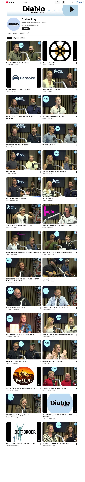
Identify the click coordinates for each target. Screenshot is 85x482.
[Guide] (3, 2)
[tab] (9, 33)
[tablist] (42, 33)
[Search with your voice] (63, 2)
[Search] (57, 2)
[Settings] (72, 2)
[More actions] (40, 63)
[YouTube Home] (10, 2)
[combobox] (39, 2)
